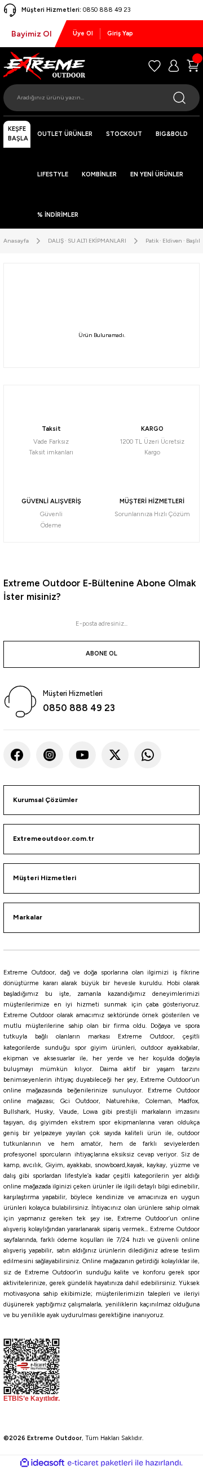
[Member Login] (173, 65)
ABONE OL (101, 653)
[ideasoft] (42, 1463)
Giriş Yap (120, 33)
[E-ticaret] (100, 1463)
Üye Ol (83, 33)
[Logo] (44, 65)
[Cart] (193, 65)
